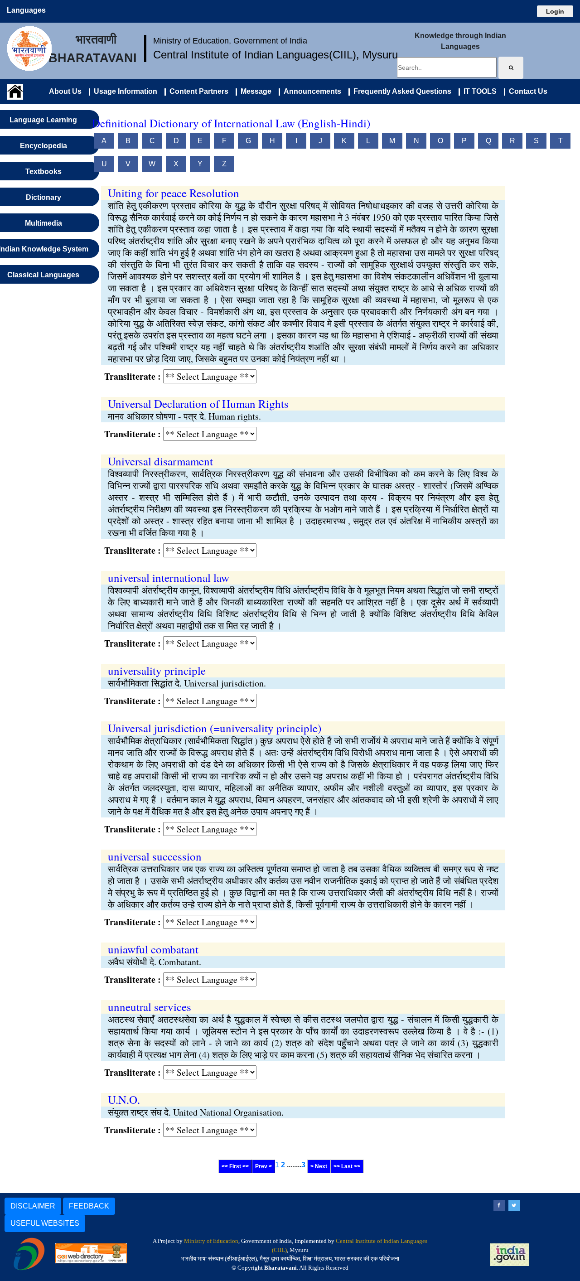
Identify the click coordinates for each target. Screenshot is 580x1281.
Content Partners (197, 91)
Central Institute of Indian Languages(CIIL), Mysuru (275, 54)
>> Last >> (347, 1166)
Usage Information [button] (123, 91)
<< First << (235, 1166)
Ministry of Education (211, 1240)
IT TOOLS (478, 91)
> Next (318, 1166)
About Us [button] (65, 91)
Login (555, 11)
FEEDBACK (89, 1206)
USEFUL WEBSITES (44, 1223)
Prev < (263, 1166)
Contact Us (526, 91)
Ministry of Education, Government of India (230, 40)
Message (254, 91)
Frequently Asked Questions (400, 91)
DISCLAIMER (32, 1206)
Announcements (310, 91)
